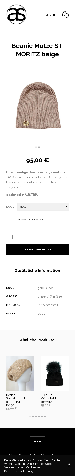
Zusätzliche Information (37, 270)
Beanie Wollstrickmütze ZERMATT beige (16, 400)
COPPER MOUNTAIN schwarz (48, 398)
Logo (10, 206)
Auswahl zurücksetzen (30, 219)
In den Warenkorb (37, 249)
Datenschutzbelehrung (18, 471)
